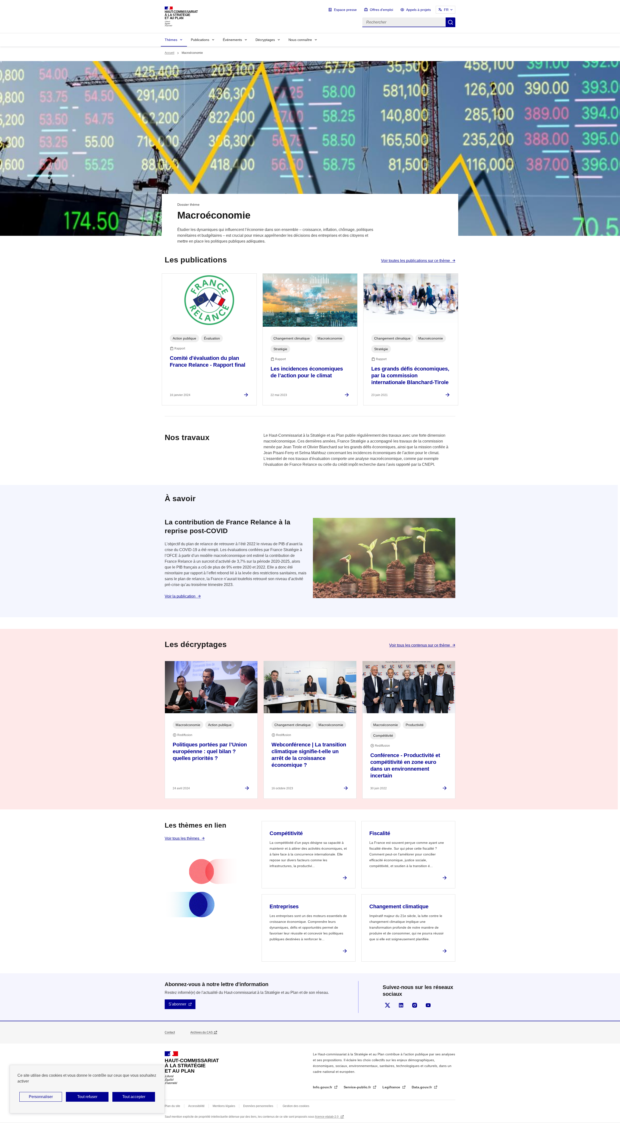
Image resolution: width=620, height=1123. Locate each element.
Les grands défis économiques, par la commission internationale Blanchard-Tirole (410, 375)
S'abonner (177, 1004)
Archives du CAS (201, 1032)
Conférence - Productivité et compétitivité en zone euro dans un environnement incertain (405, 765)
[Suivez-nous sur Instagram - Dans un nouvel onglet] (414, 1005)
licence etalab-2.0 (327, 1116)
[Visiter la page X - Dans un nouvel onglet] (387, 1005)
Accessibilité (196, 1106)
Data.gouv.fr (422, 1087)
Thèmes (171, 40)
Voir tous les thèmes (182, 838)
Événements (232, 40)
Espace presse (345, 10)
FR (446, 10)
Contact (170, 1032)
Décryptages (265, 40)
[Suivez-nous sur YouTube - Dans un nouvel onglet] (428, 1005)
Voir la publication (180, 596)
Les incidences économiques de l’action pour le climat (307, 372)
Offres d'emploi (381, 10)
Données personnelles (258, 1106)
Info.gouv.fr (323, 1087)
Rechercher (450, 22)
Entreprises (284, 906)
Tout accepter (133, 1097)
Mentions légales (224, 1106)
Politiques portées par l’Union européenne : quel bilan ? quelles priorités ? (210, 751)
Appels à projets (418, 10)
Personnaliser (41, 1097)
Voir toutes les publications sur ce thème (415, 261)
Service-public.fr (358, 1087)
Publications (200, 40)
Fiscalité (379, 833)
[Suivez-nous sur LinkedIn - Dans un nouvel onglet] (401, 1005)
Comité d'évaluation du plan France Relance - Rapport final (207, 361)
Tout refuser (87, 1097)
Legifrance (391, 1087)
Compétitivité (286, 833)
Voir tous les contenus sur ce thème (419, 645)
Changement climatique (398, 906)
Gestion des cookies (296, 1106)
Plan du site (172, 1106)
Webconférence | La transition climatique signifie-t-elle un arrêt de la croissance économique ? (308, 755)
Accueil (169, 53)
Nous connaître (300, 40)
